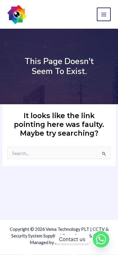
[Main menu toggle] (104, 14)
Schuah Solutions (71, 242)
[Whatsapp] (101, 239)
